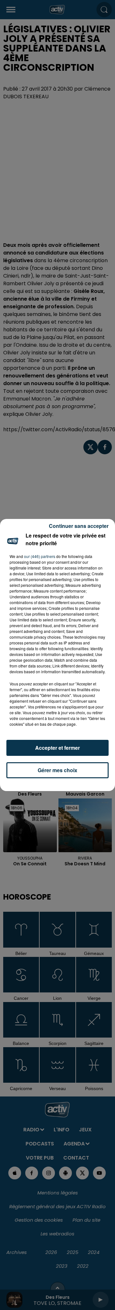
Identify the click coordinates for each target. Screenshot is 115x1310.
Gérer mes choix (57, 770)
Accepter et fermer (57, 747)
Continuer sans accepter (79, 526)
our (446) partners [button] (39, 556)
